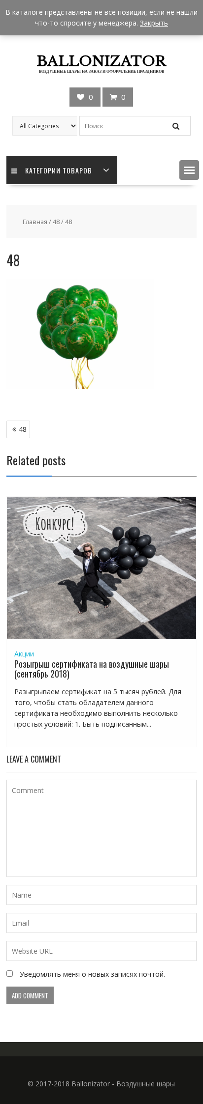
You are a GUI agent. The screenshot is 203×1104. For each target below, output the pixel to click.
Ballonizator (101, 61)
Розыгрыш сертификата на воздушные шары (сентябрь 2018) (91, 668)
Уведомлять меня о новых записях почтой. (92, 974)
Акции (24, 653)
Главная (35, 221)
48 (56, 221)
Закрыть (154, 23)
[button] (189, 170)
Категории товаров (58, 170)
